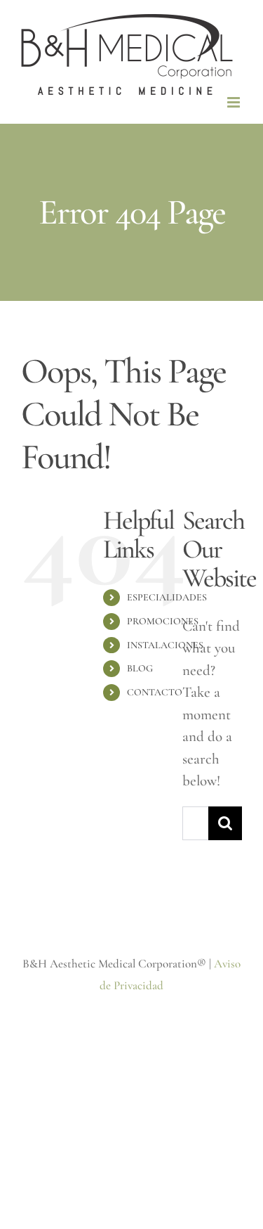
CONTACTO (154, 692)
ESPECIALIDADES (167, 597)
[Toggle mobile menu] (234, 102)
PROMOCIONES (162, 621)
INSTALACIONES (165, 645)
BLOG (140, 668)
